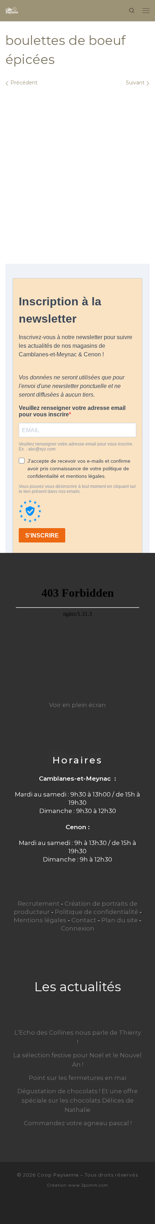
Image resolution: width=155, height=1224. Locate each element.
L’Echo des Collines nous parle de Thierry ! (77, 1037)
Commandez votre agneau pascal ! (78, 1123)
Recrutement (38, 903)
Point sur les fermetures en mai (77, 1077)
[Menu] (146, 10)
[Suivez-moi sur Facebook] (77, 1206)
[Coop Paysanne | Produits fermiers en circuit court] (11, 9)
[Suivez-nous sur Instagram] (90, 1206)
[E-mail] (65, 1206)
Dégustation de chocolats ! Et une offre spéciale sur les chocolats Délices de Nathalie (77, 1100)
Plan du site (119, 920)
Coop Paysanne (58, 1175)
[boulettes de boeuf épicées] (77, 164)
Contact (83, 920)
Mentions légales (40, 920)
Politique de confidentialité (96, 911)
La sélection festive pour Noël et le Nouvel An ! (77, 1060)
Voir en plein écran (77, 704)
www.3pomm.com (88, 1185)
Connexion (77, 928)
